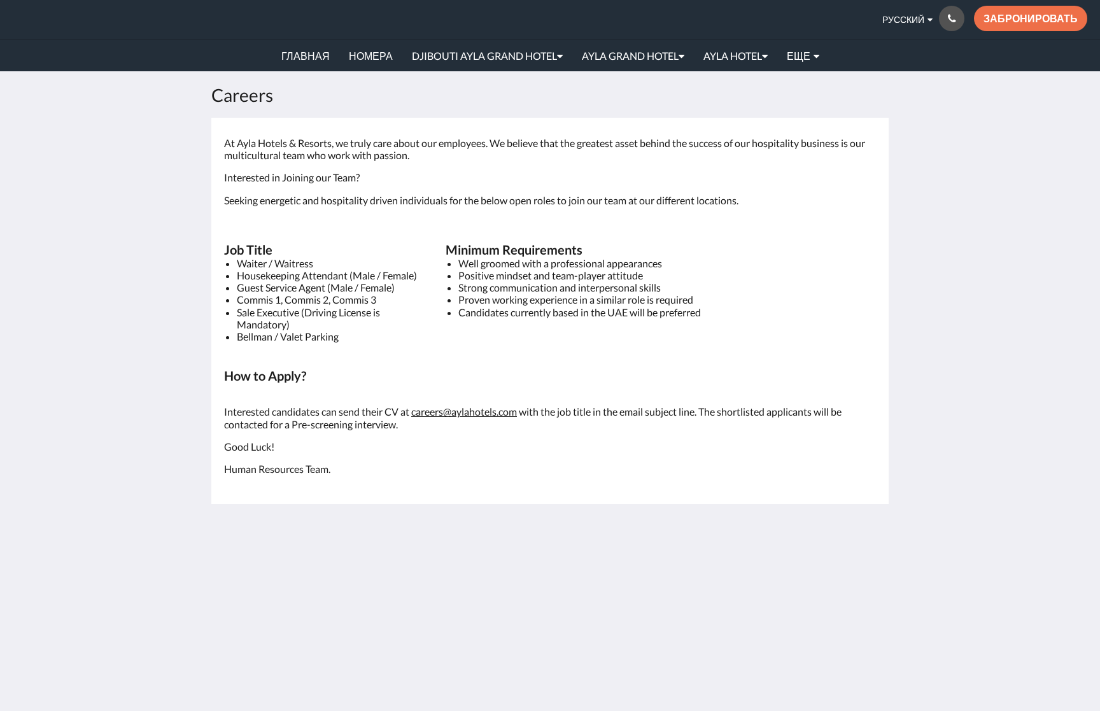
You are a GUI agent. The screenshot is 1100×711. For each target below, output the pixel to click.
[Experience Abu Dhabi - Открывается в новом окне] (758, 567)
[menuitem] (305, 56)
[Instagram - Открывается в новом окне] (828, 567)
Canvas (859, 657)
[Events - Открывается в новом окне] (723, 567)
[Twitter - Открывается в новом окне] (863, 602)
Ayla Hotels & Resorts (102, 19)
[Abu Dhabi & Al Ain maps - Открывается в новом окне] (688, 567)
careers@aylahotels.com (464, 411)
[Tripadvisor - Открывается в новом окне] (863, 567)
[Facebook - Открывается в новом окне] (793, 567)
